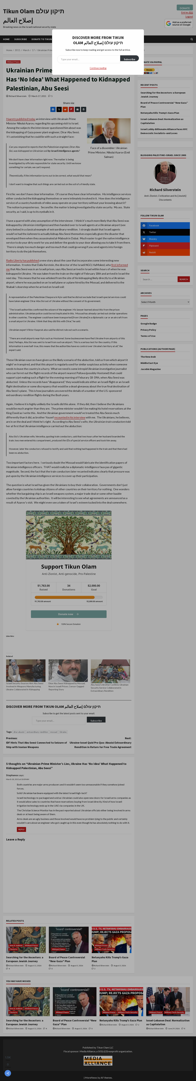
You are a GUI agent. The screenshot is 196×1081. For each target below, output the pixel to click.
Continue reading (98, 68)
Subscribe (129, 59)
